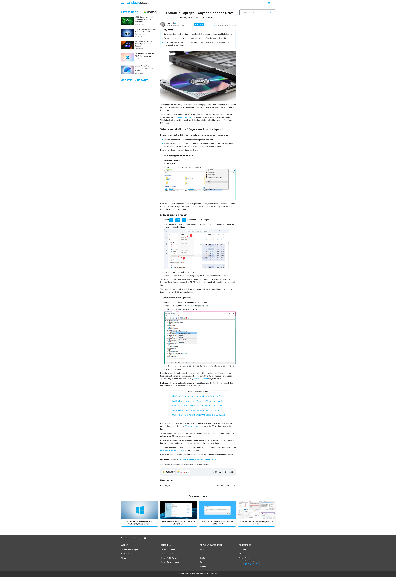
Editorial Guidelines (167, 550)
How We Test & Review (168, 558)
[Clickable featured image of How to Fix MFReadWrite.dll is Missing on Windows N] (217, 510)
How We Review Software (169, 562)
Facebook (134, 538)
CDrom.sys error (191, 426)
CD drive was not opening (184, 117)
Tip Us (123, 558)
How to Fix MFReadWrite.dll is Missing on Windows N (197, 405)
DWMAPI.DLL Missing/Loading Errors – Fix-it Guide (195, 410)
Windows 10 (199, 24)
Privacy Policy (244, 558)
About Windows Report (129, 550)
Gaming (202, 562)
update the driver (201, 379)
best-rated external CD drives (172, 450)
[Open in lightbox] (200, 249)
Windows (203, 566)
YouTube (145, 538)
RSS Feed (242, 550)
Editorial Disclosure (167, 554)
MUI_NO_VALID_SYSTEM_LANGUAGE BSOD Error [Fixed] (198, 415)
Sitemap (242, 554)
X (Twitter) (139, 538)
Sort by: (220, 485)
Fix (201, 554)
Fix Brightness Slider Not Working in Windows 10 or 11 (197, 401)
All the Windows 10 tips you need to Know (198, 459)
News (202, 550)
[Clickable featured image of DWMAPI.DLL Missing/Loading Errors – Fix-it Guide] (256, 510)
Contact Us (125, 554)
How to (202, 558)
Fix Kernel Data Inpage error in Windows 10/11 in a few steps (200, 396)
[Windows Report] (138, 3)
